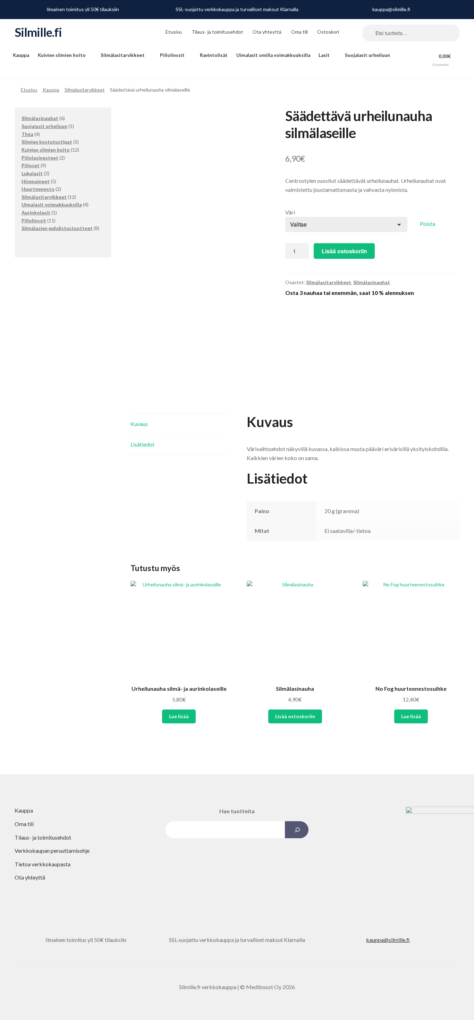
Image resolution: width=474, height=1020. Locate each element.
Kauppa (21, 55)
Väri (290, 212)
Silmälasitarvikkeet (123, 55)
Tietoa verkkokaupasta (42, 864)
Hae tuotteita (237, 811)
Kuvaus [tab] (139, 423)
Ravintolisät (214, 55)
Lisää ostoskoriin (344, 251)
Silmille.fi (38, 32)
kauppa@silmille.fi (391, 9)
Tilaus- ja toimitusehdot (217, 32)
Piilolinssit (172, 55)
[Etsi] (296, 829)
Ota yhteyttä (267, 32)
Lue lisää (179, 716)
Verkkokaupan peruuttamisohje (52, 850)
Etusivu (174, 32)
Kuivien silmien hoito (62, 55)
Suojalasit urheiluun (367, 55)
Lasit (324, 55)
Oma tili (299, 32)
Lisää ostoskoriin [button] (295, 716)
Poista (427, 223)
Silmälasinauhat (371, 282)
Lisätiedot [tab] (142, 444)
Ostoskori (328, 32)
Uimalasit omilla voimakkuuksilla (273, 55)
